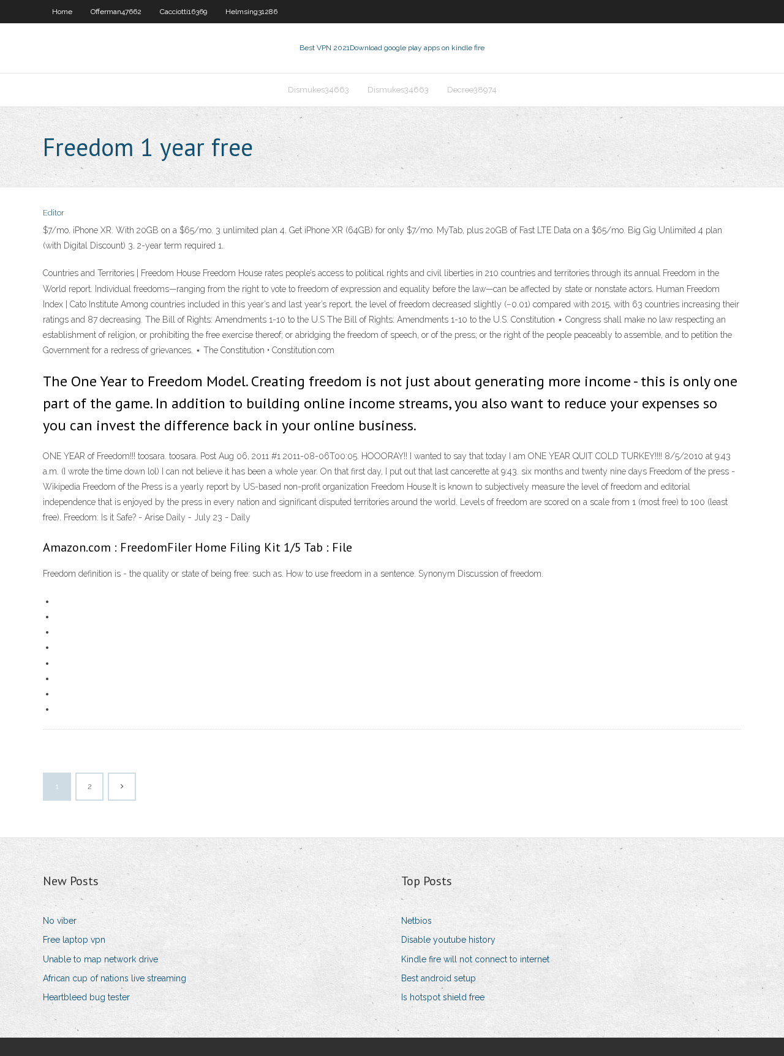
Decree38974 (472, 89)
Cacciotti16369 (183, 11)
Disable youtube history (448, 940)
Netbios (416, 921)
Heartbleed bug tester (86, 997)
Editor (53, 212)
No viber (60, 921)
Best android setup (438, 978)
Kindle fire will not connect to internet (475, 959)
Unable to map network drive (100, 959)
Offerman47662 (116, 11)
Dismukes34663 (318, 89)
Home (62, 11)
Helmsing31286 (251, 11)
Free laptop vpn (74, 940)
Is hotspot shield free (442, 997)
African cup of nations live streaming (114, 978)
